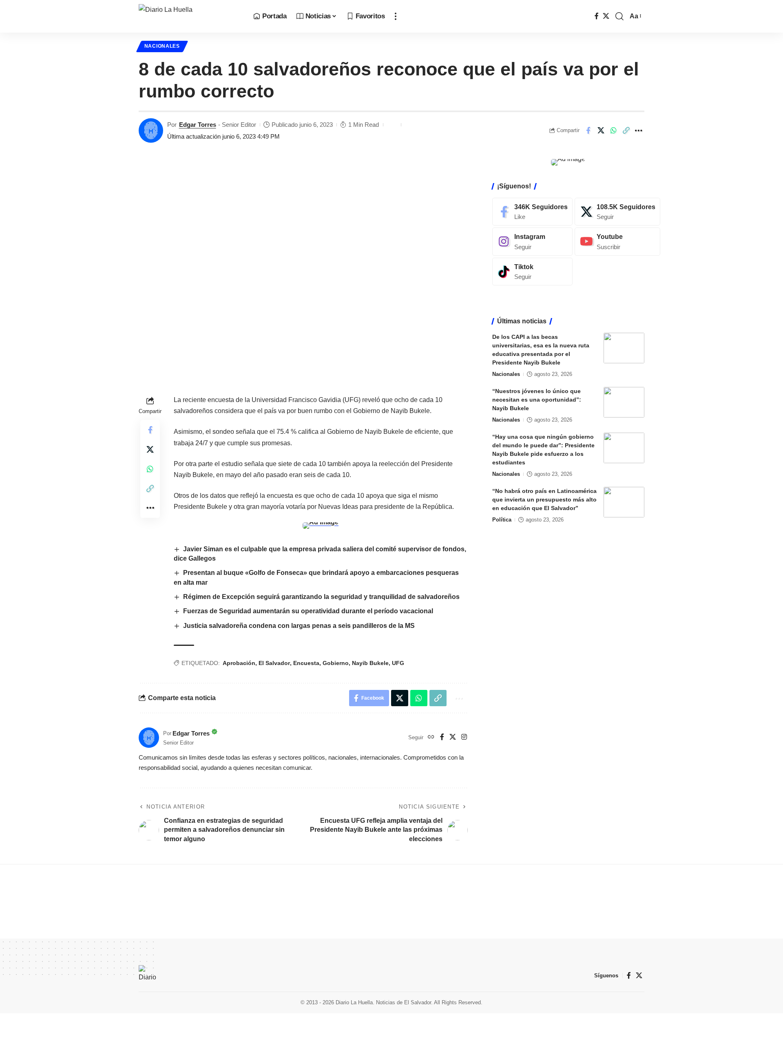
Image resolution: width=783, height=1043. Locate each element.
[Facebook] (597, 16)
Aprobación (239, 663)
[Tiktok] (532, 272)
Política (501, 520)
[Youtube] (617, 242)
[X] (606, 16)
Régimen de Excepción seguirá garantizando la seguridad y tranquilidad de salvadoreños (322, 596)
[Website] (431, 737)
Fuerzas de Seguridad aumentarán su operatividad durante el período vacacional (308, 611)
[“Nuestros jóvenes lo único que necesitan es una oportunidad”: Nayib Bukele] (624, 402)
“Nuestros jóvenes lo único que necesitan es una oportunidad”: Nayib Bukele (536, 399)
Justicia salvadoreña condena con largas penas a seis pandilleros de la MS (299, 625)
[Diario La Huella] (189, 16)
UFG (398, 663)
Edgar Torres (197, 124)
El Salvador (274, 663)
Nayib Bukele (370, 663)
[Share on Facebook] (588, 130)
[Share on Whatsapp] (613, 130)
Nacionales (162, 46)
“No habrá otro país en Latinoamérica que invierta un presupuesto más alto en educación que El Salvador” (544, 499)
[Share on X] (600, 130)
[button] (395, 16)
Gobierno (336, 663)
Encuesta (306, 663)
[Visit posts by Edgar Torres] (151, 130)
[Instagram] (464, 737)
